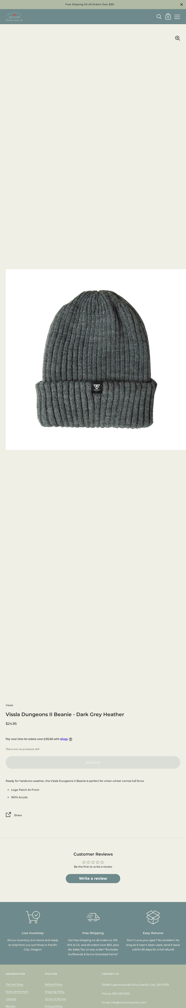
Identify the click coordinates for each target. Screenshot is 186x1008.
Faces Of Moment (17, 991)
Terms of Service (55, 998)
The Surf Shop (14, 984)
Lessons (11, 998)
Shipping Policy (55, 991)
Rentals (10, 1006)
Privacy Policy (53, 1006)
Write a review (93, 878)
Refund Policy (53, 984)
